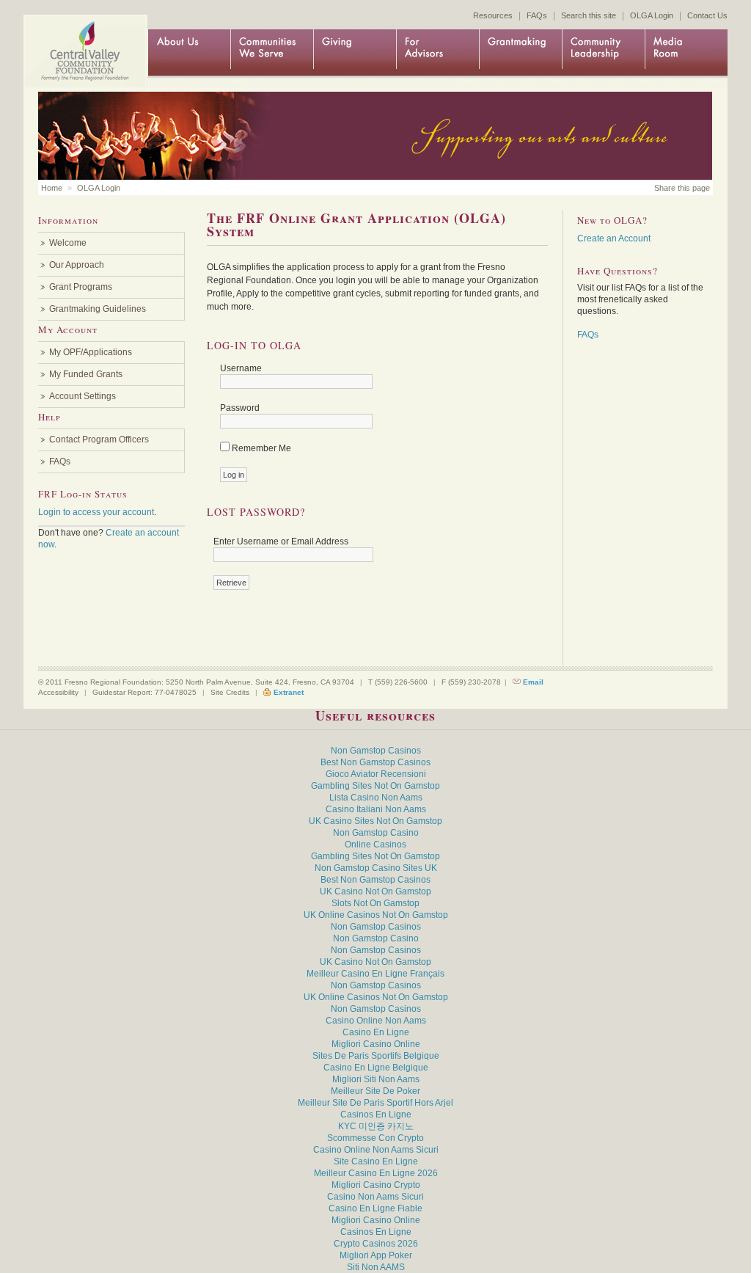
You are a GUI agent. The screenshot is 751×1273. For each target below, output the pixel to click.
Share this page (682, 187)
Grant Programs (80, 287)
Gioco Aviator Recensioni (376, 774)
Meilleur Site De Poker (375, 1091)
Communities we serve (271, 52)
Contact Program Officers (99, 439)
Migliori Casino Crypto (375, 1185)
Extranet (289, 692)
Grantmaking (520, 52)
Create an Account (614, 238)
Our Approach (76, 265)
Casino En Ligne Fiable (375, 1208)
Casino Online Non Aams (376, 1020)
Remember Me (261, 448)
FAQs (537, 15)
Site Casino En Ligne (376, 1161)
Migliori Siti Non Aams (376, 1079)
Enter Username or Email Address (280, 541)
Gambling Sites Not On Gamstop (375, 786)
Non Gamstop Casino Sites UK (376, 868)
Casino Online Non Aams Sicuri (376, 1150)
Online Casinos (375, 844)
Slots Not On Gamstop (375, 903)
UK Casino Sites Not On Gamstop (375, 821)
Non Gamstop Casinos (376, 750)
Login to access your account (96, 512)
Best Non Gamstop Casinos (375, 762)
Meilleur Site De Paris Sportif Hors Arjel (375, 1103)
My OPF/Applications (90, 352)
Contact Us (707, 15)
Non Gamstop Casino (376, 833)
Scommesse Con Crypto (375, 1138)
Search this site (588, 15)
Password (240, 408)
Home (82, 38)
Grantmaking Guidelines (97, 309)
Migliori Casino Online (375, 1044)
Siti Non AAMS (376, 1267)
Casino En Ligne (375, 1032)
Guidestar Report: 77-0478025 (144, 692)
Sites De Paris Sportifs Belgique (375, 1056)
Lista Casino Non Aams (375, 797)
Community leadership (603, 52)
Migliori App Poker (376, 1255)
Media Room (686, 52)
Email (533, 682)
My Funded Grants (85, 374)
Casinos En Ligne (375, 1114)
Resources (493, 15)
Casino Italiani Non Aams (376, 809)
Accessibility (58, 692)
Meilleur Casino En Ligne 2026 (376, 1173)
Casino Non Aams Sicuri (375, 1197)
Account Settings (82, 396)
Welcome (68, 243)
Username (241, 368)
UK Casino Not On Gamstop (375, 891)
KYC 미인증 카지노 (376, 1126)
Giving (354, 52)
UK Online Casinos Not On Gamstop (376, 915)
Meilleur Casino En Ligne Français (375, 974)
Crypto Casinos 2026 (376, 1244)
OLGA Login (651, 15)
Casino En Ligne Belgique (375, 1067)
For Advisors (437, 52)
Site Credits (229, 692)
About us (188, 52)
